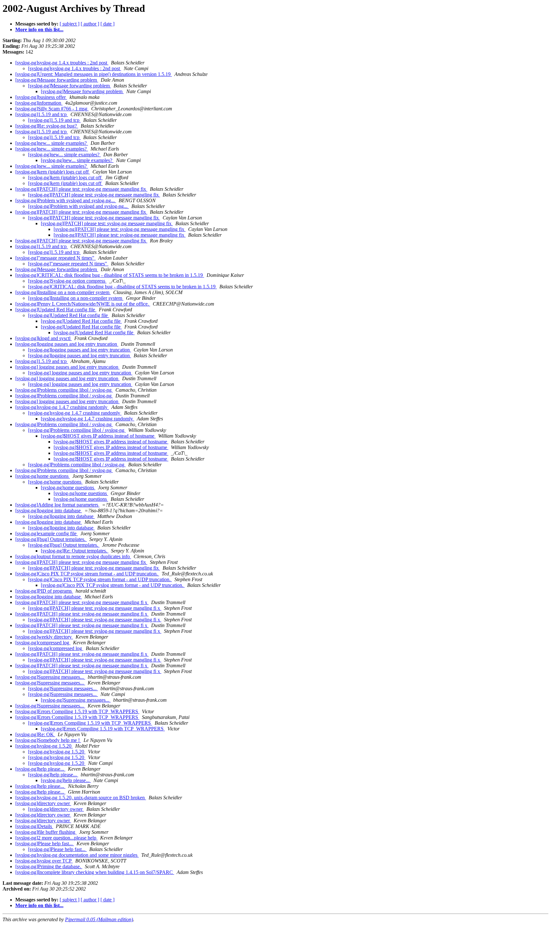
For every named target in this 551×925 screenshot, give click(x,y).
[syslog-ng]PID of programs (44, 591)
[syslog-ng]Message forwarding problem (56, 80)
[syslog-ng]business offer (41, 97)
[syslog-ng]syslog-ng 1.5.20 (44, 746)
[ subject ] (69, 23)
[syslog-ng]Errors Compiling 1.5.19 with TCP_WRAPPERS (77, 711)
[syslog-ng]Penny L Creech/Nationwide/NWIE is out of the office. (82, 304)
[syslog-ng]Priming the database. (48, 866)
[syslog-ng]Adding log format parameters (57, 504)
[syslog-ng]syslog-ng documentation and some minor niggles (77, 855)
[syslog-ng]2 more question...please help (56, 837)
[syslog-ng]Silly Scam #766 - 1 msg (52, 108)
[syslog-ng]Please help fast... (44, 843)
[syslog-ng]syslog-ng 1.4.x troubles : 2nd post (61, 62)
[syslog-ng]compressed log (42, 642)
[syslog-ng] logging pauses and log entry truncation (67, 367)
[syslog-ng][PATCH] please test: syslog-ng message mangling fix (81, 189)
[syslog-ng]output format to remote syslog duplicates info (73, 556)
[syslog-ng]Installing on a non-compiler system (63, 292)
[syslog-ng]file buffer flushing (46, 832)
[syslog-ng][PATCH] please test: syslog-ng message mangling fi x (82, 602)
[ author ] (90, 23)
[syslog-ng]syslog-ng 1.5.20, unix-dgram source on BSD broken (80, 797)
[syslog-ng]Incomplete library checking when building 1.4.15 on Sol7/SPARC (94, 872)
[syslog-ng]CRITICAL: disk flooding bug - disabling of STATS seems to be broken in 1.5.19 (109, 275)
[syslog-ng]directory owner (43, 803)
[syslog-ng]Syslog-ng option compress (67, 281)
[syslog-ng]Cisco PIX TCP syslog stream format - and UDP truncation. (87, 573)
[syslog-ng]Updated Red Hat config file (55, 309)
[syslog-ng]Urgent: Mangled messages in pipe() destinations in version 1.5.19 (93, 74)
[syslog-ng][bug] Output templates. (51, 539)
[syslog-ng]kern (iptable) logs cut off (52, 171)
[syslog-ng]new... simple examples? (51, 143)
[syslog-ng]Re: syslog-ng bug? (46, 126)
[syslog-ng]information (38, 103)
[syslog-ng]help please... (40, 769)
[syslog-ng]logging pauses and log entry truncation (66, 344)
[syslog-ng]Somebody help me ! (48, 740)
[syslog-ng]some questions (42, 476)
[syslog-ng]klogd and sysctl (43, 338)
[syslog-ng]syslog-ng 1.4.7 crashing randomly (62, 407)
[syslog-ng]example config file (46, 533)
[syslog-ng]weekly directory (44, 637)
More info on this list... (39, 29)
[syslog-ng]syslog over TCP (44, 860)
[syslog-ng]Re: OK (35, 734)
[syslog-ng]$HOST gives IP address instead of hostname (98, 436)
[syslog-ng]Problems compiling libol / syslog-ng (64, 390)
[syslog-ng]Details (34, 826)
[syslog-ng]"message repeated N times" (55, 258)
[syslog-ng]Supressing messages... (50, 677)
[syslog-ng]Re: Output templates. (74, 550)
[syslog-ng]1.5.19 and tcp (41, 114)
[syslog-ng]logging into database (48, 510)
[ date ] (107, 23)
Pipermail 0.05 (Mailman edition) (99, 919)
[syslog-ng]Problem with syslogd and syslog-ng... (65, 200)
